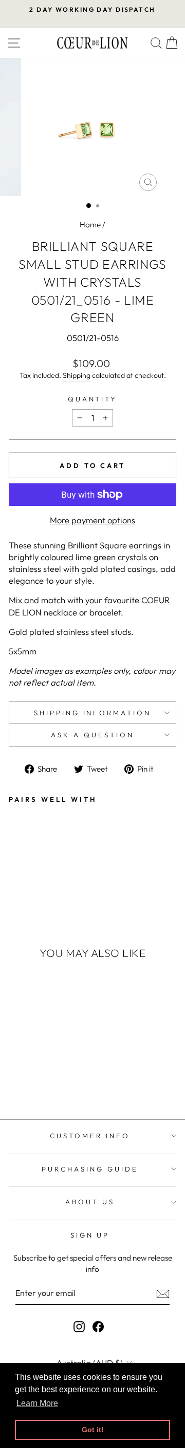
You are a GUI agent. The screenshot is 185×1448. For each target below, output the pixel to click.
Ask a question (92, 735)
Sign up (90, 1235)
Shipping (76, 375)
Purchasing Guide (90, 1169)
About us (90, 1202)
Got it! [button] (93, 1429)
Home (90, 224)
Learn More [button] (37, 1403)
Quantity (93, 399)
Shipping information (93, 713)
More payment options (92, 520)
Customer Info (90, 1136)
